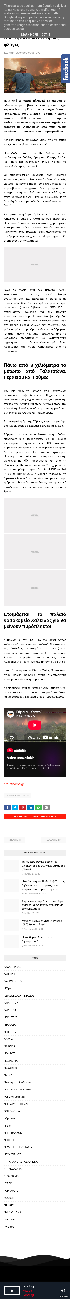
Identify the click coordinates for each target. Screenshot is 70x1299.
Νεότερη (15, 839)
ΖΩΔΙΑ (9, 1039)
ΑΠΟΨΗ (10, 974)
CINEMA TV (11, 1190)
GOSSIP (10, 1198)
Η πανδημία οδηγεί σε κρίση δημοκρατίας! (38, 939)
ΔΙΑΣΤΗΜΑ (11, 1003)
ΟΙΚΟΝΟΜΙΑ (12, 1111)
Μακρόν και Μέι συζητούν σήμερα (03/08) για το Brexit (42, 922)
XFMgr (10, 53)
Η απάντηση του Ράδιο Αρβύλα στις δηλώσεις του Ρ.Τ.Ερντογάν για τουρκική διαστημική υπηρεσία (43, 885)
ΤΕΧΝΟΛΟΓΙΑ (13, 1169)
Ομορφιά (10, 1118)
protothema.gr (14, 784)
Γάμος (8, 988)
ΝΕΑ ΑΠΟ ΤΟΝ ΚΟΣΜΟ (18, 1089)
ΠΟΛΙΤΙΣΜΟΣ (13, 1154)
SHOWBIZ (11, 1219)
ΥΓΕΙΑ (9, 1183)
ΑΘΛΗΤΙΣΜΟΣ (13, 967)
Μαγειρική (11, 1068)
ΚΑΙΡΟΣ (10, 1053)
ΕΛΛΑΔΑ (10, 1024)
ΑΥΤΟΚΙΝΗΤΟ (13, 981)
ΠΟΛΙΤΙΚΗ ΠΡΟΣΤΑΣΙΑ (17, 795)
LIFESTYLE (10, 1205)
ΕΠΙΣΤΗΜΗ (11, 1032)
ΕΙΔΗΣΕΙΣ (11, 1017)
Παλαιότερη (53, 839)
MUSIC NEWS (13, 1212)
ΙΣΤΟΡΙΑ (10, 1046)
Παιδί (8, 1126)
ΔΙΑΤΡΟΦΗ (11, 1010)
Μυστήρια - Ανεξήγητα (18, 1082)
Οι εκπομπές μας (15, 1097)
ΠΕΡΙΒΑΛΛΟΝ (13, 1133)
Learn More (29, 34)
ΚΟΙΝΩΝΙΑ (11, 1061)
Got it (46, 34)
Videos (9, 1227)
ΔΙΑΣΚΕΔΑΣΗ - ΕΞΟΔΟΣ (19, 996)
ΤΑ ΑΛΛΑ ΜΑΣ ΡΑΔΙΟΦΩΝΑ (21, 1162)
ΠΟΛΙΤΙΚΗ (11, 1140)
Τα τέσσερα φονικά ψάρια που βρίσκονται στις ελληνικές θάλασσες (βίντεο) (43, 865)
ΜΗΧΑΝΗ (10, 1075)
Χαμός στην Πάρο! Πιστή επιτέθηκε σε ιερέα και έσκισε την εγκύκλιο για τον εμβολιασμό (43, 905)
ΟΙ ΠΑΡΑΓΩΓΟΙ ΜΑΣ (17, 1104)
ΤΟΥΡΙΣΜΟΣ (12, 1176)
